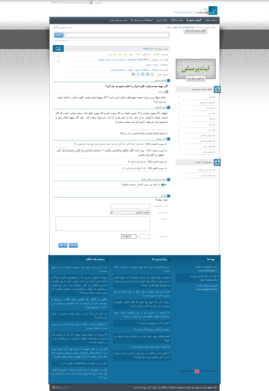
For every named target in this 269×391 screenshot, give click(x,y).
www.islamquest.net (183, 12)
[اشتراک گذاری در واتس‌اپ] (152, 74)
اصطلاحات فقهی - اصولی (138, 70)
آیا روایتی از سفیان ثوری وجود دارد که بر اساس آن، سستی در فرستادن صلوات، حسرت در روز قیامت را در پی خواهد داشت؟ (79, 338)
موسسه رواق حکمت (206, 287)
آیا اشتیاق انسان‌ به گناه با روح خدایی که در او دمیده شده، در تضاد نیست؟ (79, 326)
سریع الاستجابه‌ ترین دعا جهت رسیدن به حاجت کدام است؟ (142, 269)
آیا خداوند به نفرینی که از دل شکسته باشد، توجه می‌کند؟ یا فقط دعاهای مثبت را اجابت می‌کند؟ (142, 314)
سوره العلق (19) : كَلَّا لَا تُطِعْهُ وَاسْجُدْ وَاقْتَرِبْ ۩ (143, 168)
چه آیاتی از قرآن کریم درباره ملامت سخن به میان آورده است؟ (79, 315)
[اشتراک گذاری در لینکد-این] (147, 74)
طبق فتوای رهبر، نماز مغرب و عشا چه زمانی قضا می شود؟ (142, 338)
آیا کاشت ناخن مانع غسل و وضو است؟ (150, 346)
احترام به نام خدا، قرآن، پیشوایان (112, 59)
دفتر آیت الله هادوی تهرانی (203, 278)
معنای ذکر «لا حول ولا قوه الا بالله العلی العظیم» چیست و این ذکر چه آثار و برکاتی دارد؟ (142, 304)
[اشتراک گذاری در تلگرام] (142, 74)
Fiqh (168, 27)
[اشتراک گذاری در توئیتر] (138, 74)
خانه (214, 27)
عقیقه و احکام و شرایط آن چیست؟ (152, 329)
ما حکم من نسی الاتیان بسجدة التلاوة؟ (141, 185)
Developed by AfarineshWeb (197, 371)
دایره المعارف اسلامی (206, 268)
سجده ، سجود (152, 65)
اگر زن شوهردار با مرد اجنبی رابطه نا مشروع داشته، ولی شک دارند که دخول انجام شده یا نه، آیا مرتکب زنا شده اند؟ (79, 373)
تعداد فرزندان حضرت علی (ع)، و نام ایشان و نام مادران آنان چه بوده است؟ (142, 293)
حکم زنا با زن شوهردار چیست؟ (154, 323)
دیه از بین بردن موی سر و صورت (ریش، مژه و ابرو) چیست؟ (79, 269)
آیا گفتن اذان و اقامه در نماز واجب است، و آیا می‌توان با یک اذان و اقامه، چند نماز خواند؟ (142, 355)
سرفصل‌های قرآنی (118, 70)
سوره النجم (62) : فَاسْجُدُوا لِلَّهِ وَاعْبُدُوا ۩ (146, 161)
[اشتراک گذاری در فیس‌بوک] (133, 74)
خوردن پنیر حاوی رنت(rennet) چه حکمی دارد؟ (84, 363)
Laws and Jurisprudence (139, 59)
